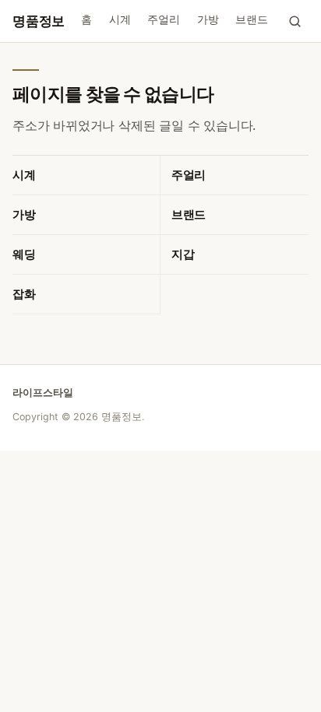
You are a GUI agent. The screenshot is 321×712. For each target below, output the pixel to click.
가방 (208, 19)
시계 (120, 19)
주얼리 (163, 19)
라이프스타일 (42, 392)
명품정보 (38, 21)
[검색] (294, 21)
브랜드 (251, 19)
